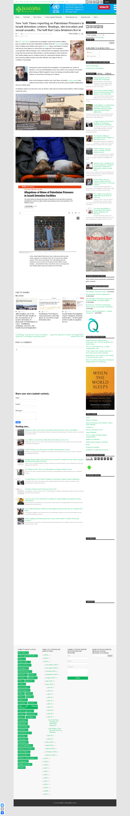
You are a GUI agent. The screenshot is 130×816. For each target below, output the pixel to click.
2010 (46, 784)
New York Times (24, 41)
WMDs (20, 693)
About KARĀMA (60, 1)
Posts (90, 52)
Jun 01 (50, 739)
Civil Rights (30, 717)
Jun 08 (50, 713)
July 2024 (49, 681)
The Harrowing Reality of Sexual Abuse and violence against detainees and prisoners (102, 211)
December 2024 (51, 665)
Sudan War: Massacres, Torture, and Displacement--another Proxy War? (67, 335)
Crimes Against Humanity (53, 17)
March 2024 (50, 748)
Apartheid (29, 681)
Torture (51, 33)
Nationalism (22, 739)
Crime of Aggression (25, 711)
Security (21, 767)
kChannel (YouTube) (92, 447)
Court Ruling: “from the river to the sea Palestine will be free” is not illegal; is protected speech (32, 335)
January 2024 (50, 755)
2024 (46, 661)
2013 (46, 775)
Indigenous (22, 700)
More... (96, 17)
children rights (23, 662)
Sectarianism (31, 714)
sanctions (31, 703)
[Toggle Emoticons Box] (17, 350)
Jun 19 (50, 691)
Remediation (22, 742)
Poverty (20, 697)
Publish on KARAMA (92, 439)
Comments (92, 56)
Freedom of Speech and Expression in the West (40, 489)
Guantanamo (22, 761)
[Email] (2, 809)
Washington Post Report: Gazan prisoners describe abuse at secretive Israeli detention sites (49, 317)
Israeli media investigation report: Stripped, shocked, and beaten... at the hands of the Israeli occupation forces (72, 318)
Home (17, 1)
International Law (71, 17)
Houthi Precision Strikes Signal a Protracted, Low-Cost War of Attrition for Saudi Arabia (99, 342)
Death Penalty (22, 727)
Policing (21, 714)
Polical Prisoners (31, 33)
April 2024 (50, 745)
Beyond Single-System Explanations (98, 294)
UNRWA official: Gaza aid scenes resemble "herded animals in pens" (47, 450)
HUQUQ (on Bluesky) (90, 1)
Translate (101, 37)
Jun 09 (50, 710)
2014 (46, 771)
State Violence (23, 690)
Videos (87, 1)
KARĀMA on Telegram (101, 1)
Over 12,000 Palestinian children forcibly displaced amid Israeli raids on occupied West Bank (54, 509)
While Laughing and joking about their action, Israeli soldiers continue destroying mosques (52, 519)
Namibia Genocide (24, 764)
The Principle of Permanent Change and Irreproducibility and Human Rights (99, 299)
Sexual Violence (44, 33)
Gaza (25, 33)
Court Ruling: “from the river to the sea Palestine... (55, 730)
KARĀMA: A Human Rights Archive (67, 803)
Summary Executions (25, 749)
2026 (46, 655)
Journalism (21, 703)
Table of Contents (92, 420)
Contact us (89, 427)
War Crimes (37, 17)
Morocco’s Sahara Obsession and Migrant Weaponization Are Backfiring (100, 361)
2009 (46, 787)
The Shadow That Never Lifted (96, 292)
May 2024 (49, 742)
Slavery (20, 717)
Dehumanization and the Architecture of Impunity (102, 78)
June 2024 (49, 684)
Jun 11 (50, 704)
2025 (46, 658)
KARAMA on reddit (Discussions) (97, 450)
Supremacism (85, 17)
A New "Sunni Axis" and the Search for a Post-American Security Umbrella (99, 352)
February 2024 (51, 752)
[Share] (2, 813)
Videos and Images (92, 66)
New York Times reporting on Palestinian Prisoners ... (53, 722)
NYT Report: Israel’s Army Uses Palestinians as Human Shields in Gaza (48, 469)
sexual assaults (73, 80)
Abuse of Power (23, 665)
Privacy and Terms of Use (26, 1)
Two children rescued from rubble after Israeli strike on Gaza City (46, 440)
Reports (29, 697)
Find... (67, 1)
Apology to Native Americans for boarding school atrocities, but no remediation (51, 430)
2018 (46, 765)
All (23, 33)
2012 (46, 778)
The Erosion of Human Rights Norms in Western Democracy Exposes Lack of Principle (104, 92)
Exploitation (22, 730)
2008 (46, 791)
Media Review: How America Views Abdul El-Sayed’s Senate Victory (99, 356)
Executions (22, 720)
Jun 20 (50, 687)
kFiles (88, 444)
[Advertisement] (100, 506)
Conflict (21, 684)
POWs (37, 33)
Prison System (23, 687)
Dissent (31, 675)
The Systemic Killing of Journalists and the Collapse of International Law (104, 137)
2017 (46, 768)
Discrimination (23, 755)
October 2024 (51, 671)
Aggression (22, 723)
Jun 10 (50, 707)
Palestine (32, 678)
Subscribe (94, 1)
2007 (46, 794)
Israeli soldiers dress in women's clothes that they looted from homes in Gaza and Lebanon (104, 182)
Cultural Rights (23, 752)
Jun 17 (50, 694)
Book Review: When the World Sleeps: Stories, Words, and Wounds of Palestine (99, 306)
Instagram (97, 1)
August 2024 (50, 678)
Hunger (28, 693)
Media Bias (21, 736)
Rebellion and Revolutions (26, 758)
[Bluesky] (2, 805)
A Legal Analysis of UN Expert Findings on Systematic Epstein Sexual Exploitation (52, 479)
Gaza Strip (58, 44)
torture (46, 46)
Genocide (26, 17)
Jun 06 (50, 735)
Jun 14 (50, 700)
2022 (46, 761)
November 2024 (51, 668)
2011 (45, 781)
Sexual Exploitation (24, 745)
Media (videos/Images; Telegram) (97, 442)
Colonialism (22, 668)
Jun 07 (50, 717)
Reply (18, 33)
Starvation (21, 675)
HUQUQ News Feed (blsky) (95, 68)
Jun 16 (50, 697)
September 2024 (51, 674)
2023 (46, 758)
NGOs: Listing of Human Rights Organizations (44, 1)
